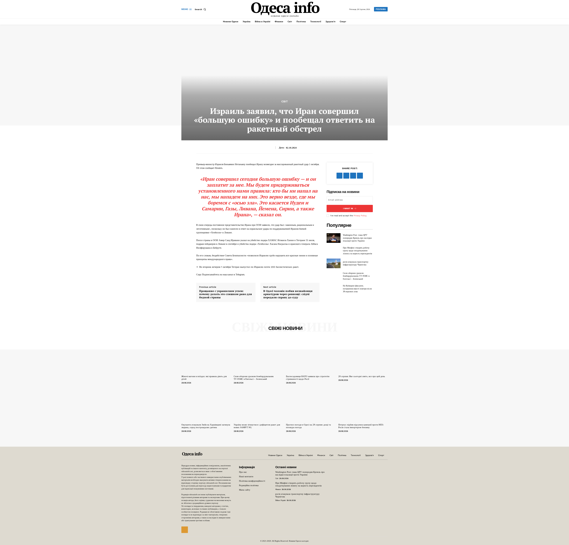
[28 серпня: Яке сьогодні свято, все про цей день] (363, 355)
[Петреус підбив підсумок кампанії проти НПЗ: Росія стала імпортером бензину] (363, 403)
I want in (348, 208)
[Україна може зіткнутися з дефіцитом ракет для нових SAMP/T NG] (258, 403)
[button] (201, 9)
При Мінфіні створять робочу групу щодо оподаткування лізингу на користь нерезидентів (357, 251)
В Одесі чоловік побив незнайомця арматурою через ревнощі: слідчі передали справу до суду (288, 294)
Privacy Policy (360, 215)
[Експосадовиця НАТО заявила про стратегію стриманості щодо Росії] (310, 355)
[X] (346, 176)
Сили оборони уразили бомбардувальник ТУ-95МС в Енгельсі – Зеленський (356, 276)
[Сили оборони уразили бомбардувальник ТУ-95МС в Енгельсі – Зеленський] (333, 276)
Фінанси (278, 489)
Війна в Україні (280, 500)
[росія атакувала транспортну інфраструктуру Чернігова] (333, 263)
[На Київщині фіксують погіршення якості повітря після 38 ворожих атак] (333, 289)
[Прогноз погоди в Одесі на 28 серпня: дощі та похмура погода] (310, 403)
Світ (284, 101)
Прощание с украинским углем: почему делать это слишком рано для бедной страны (225, 294)
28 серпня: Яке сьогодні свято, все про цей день (361, 376)
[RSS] (184, 529)
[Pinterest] (353, 176)
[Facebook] (339, 176)
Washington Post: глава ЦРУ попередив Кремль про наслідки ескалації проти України (357, 238)
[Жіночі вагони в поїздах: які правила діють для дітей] (206, 355)
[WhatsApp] (360, 176)
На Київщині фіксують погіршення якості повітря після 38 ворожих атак (357, 289)
